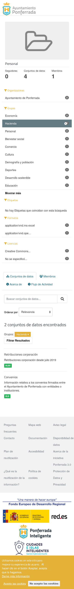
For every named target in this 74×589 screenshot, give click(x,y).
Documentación (37, 438)
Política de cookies (34, 474)
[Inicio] (19, 9)
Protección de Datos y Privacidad (61, 477)
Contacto (9, 438)
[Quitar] (28, 334)
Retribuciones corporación (21, 354)
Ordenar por (10, 312)
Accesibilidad (36, 451)
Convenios (10, 377)
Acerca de (15, 284)
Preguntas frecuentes (10, 428)
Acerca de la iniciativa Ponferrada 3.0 (62, 457)
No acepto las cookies (44, 583)
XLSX (7, 365)
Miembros (49, 276)
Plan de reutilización (11, 454)
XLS (7, 396)
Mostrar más (13, 193)
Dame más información (16, 576)
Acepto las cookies (14, 583)
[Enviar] (62, 299)
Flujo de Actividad (42, 284)
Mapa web (34, 425)
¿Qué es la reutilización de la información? (14, 477)
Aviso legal (59, 425)
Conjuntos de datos (21, 276)
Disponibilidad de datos (63, 441)
